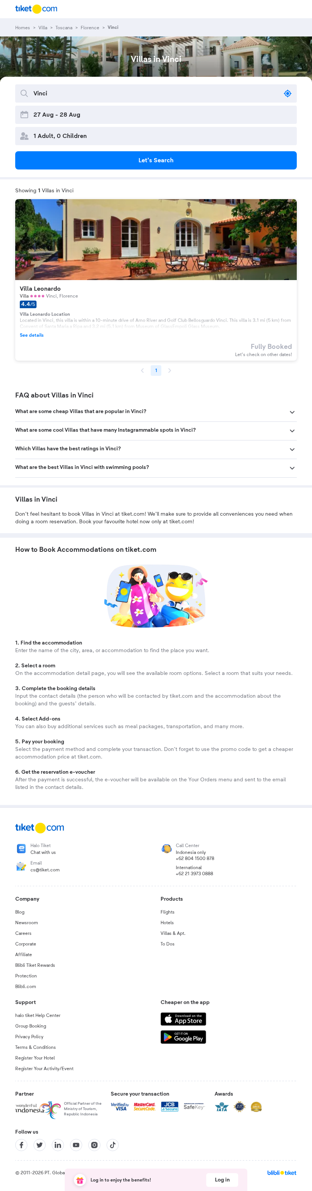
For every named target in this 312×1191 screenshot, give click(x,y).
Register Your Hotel (35, 1058)
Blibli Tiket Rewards (35, 965)
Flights (168, 912)
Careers (23, 933)
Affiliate (23, 955)
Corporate (25, 944)
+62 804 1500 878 (195, 858)
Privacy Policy (29, 1037)
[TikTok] (113, 1145)
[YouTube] (76, 1145)
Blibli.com (25, 987)
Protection (26, 976)
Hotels (167, 923)
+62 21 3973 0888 (194, 874)
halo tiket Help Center (37, 1015)
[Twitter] (39, 1145)
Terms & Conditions (35, 1047)
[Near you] (288, 93)
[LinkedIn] (58, 1145)
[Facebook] (21, 1145)
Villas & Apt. (173, 933)
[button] (156, 412)
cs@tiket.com (45, 870)
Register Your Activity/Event (44, 1069)
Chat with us (43, 852)
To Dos (168, 944)
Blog (19, 912)
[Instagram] (94, 1145)
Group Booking (30, 1026)
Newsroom (26, 923)
